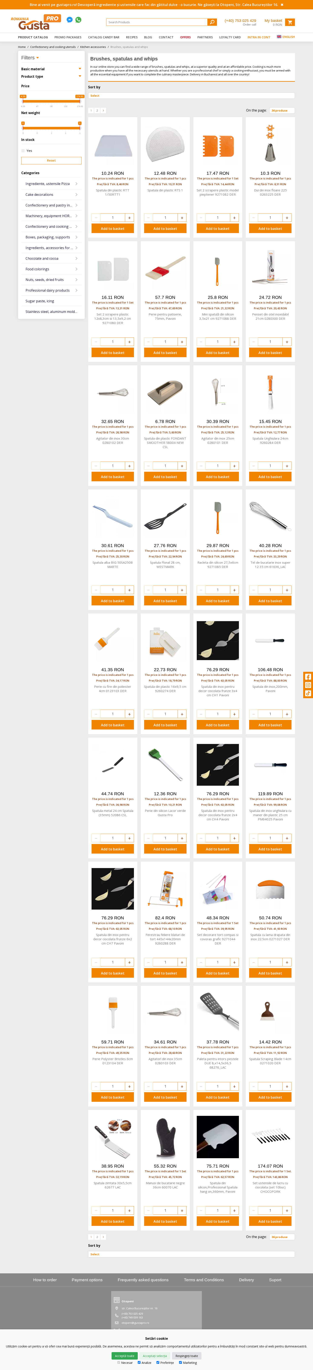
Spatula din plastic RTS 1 (165, 190)
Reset (51, 160)
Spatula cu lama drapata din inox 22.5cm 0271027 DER (270, 937)
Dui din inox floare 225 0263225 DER (270, 192)
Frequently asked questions (143, 1280)
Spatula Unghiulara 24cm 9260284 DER (270, 440)
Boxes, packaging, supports (48, 237)
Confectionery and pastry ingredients (54, 205)
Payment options (87, 1280)
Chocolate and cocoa (42, 258)
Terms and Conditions (204, 1280)
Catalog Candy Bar (103, 37)
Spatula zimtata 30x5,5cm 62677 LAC (113, 1185)
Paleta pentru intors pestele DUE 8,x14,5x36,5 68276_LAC (217, 1063)
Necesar (127, 1363)
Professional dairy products (48, 290)
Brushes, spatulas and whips (129, 47)
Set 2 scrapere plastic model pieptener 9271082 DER (218, 192)
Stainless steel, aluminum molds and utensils (54, 311)
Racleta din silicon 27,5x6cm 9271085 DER (217, 564)
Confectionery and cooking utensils (54, 47)
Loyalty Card (230, 37)
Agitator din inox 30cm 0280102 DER (112, 440)
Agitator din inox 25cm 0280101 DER (217, 440)
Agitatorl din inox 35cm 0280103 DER (165, 1061)
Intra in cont (259, 37)
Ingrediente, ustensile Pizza (48, 183)
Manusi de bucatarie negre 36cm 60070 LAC (165, 1185)
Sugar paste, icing (40, 301)
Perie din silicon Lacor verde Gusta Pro (165, 812)
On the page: (256, 110)
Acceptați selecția (155, 1356)
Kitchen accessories (94, 47)
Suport (275, 1280)
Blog (148, 37)
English (288, 37)
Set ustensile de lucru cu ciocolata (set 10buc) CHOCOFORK (270, 1187)
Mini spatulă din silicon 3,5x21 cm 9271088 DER (217, 316)
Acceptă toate (124, 1356)
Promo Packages (68, 37)
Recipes (132, 37)
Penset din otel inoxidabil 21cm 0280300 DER (270, 316)
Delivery (246, 1280)
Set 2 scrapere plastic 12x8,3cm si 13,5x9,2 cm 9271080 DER (112, 318)
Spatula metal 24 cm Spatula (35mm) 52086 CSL (112, 812)
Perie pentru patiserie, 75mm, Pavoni (165, 316)
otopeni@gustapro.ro (135, 1323)
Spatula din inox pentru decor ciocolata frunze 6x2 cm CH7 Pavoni (112, 939)
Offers (185, 37)
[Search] (212, 22)
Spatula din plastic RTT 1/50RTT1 (112, 192)
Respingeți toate (186, 1356)
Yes (29, 150)
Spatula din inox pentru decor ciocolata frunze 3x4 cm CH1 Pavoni (217, 690)
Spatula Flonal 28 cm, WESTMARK (165, 564)
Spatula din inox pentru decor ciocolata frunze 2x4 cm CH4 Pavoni (217, 814)
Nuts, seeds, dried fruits (45, 279)
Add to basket (113, 228)
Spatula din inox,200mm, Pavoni (270, 688)
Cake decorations (39, 194)
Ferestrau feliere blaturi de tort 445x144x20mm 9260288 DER (165, 939)
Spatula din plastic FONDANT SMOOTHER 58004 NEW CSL (165, 442)
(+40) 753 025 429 (240, 21)
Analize (146, 1363)
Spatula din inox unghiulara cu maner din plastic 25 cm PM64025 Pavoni (270, 814)
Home (23, 47)
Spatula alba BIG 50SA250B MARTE (113, 564)
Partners (205, 37)
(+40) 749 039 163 (132, 1317)
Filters (28, 57)
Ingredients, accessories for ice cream (54, 247)
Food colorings (37, 269)
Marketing (190, 1363)
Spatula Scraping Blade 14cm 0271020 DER (270, 1061)
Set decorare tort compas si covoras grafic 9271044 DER (217, 939)
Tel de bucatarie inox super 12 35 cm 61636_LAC (270, 564)
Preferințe (167, 1363)
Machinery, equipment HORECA (51, 216)
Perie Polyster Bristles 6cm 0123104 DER (112, 1061)
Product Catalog (33, 37)
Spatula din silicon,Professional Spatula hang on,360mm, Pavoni (217, 1187)
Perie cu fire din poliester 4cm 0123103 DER (112, 688)
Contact (166, 37)
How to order (45, 1280)
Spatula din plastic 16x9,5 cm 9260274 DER (165, 688)
